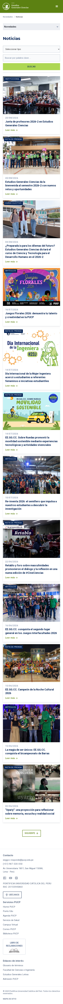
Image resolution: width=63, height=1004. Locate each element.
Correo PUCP (9, 929)
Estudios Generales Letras (16, 974)
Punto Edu (8, 911)
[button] (56, 6)
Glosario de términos (13, 965)
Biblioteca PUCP (11, 933)
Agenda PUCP (10, 915)
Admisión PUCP (10, 979)
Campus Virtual (10, 924)
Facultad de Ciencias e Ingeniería (19, 970)
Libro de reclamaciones (14, 944)
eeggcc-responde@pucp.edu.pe (18, 860)
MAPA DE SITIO (9, 999)
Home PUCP (9, 906)
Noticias (19, 17)
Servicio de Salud (11, 920)
